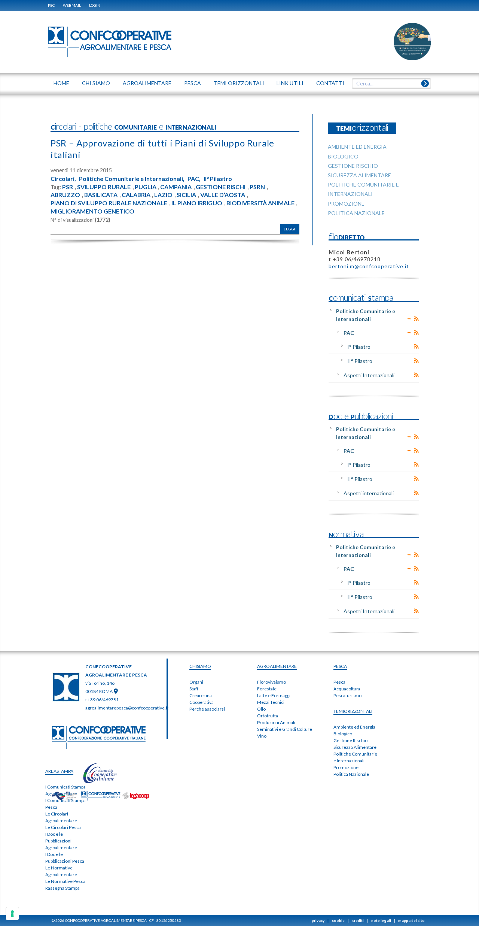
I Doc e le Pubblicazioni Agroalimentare (61, 840)
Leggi (290, 229)
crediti (358, 920)
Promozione (346, 767)
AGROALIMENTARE (277, 666)
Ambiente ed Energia (354, 727)
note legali (381, 920)
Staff (193, 689)
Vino (261, 736)
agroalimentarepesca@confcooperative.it (126, 708)
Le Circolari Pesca (63, 827)
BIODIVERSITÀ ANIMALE (260, 203)
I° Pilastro (358, 347)
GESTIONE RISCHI (220, 187)
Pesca (339, 682)
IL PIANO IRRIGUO (196, 203)
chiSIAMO (200, 666)
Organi (196, 682)
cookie (338, 920)
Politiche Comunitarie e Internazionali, (131, 179)
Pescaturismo (347, 695)
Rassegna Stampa (62, 888)
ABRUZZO (65, 195)
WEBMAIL (72, 5)
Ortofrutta (267, 715)
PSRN (257, 187)
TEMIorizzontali (352, 711)
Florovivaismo (271, 682)
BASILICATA (101, 195)
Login (94, 5)
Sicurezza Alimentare (354, 747)
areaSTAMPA (59, 771)
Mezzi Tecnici (270, 702)
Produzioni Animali (276, 722)
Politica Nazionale (351, 774)
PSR (67, 187)
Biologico (342, 733)
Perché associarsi (207, 709)
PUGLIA (145, 187)
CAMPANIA (176, 187)
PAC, (194, 179)
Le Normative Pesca (65, 881)
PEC (51, 5)
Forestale (267, 689)
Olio (261, 709)
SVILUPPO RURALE (104, 187)
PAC (349, 333)
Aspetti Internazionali (369, 375)
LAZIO (163, 195)
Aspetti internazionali (369, 493)
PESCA (340, 666)
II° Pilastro (218, 179)
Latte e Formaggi (273, 695)
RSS (416, 318)
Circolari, (63, 179)
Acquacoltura (346, 689)
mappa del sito (411, 920)
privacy (318, 920)
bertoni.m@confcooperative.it (369, 266)
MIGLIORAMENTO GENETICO (92, 211)
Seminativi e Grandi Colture (284, 729)
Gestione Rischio (350, 740)
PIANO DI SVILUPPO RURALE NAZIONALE (109, 203)
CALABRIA (136, 195)
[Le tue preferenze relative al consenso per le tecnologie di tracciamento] (12, 913)
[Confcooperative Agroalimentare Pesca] (109, 41)
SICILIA (186, 195)
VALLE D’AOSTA (222, 195)
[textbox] (388, 83)
